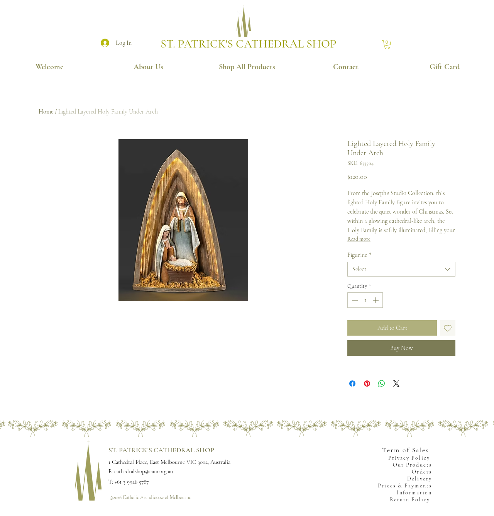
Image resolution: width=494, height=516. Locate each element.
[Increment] (376, 300)
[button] (387, 44)
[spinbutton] (365, 300)
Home (46, 111)
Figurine (359, 255)
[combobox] (401, 269)
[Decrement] (354, 300)
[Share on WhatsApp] (381, 383)
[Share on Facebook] (352, 383)
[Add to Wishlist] (447, 328)
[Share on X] (396, 383)
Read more (358, 239)
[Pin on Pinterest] (367, 383)
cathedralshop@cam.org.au (143, 471)
